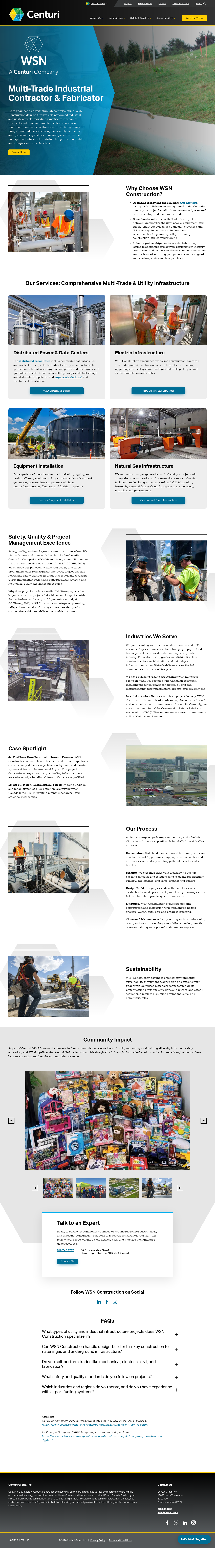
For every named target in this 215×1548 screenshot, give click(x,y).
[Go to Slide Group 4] (157, 1188)
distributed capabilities (34, 361)
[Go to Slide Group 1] (57, 1188)
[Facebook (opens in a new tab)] (106, 1301)
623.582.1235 (165, 1509)
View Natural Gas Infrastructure (158, 500)
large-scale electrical (68, 377)
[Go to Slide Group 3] (124, 1188)
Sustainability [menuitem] (165, 18)
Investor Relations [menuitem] (181, 4)
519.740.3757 (65, 1250)
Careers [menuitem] (162, 4)
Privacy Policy (97, 1540)
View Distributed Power (56, 390)
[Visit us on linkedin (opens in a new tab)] (184, 1522)
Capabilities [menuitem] (116, 18)
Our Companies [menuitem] (98, 4)
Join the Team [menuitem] (194, 18)
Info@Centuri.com (168, 1512)
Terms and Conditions (120, 1540)
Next (204, 1120)
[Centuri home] (34, 15)
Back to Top (16, 1540)
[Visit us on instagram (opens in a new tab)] (193, 1522)
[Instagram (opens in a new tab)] (115, 1301)
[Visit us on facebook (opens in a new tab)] (167, 1522)
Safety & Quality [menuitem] (139, 18)
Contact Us (67, 1261)
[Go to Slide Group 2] (91, 1188)
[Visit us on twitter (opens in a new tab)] (176, 1522)
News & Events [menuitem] (145, 4)
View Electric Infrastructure (158, 390)
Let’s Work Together (194, 1539)
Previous (11, 1120)
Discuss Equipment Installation (57, 500)
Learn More (19, 152)
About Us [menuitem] (95, 18)
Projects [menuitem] (128, 4)
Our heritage (188, 202)
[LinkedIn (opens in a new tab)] (98, 1301)
